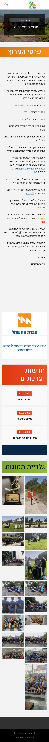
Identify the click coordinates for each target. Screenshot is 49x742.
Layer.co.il (29, 737)
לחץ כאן (29, 193)
